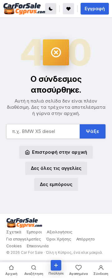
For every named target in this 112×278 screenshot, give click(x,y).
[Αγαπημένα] (68, 8)
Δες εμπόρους (56, 184)
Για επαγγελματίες (23, 239)
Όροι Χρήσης (58, 239)
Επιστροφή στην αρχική (59, 152)
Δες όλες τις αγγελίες (56, 168)
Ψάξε (92, 131)
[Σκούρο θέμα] (50, 8)
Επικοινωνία (38, 246)
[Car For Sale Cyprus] (24, 9)
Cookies (14, 246)
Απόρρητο (85, 239)
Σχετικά (13, 232)
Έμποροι (34, 232)
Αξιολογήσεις (59, 232)
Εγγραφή (95, 8)
